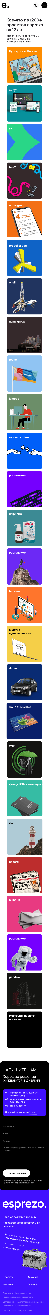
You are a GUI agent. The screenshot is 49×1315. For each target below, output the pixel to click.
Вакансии (33, 1284)
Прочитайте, (11, 1112)
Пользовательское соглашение (17, 1306)
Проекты (8, 1277)
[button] (34, 1259)
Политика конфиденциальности (17, 1293)
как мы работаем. (28, 1112)
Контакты (8, 1284)
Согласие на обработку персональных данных (23, 1302)
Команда (32, 1277)
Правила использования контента (18, 1297)
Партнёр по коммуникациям (20, 1217)
